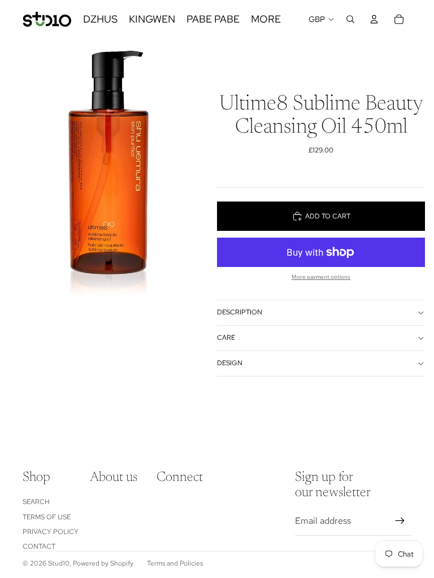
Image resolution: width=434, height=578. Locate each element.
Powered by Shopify (103, 563)
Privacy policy (51, 531)
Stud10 (59, 563)
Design (229, 362)
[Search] (350, 19)
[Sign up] (400, 521)
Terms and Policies (175, 563)
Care (226, 337)
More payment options (321, 277)
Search (36, 501)
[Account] (374, 19)
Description (239, 312)
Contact (39, 546)
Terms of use (47, 517)
